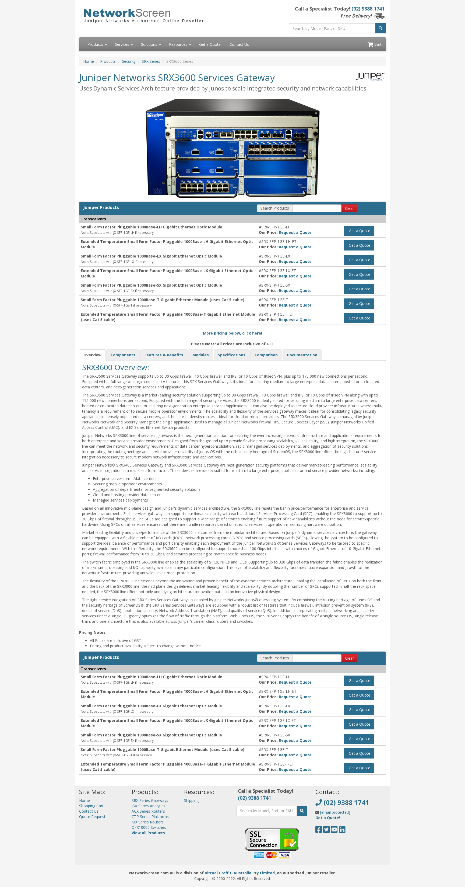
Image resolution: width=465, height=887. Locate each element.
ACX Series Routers (148, 811)
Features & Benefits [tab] (164, 354)
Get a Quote (359, 230)
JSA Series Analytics (148, 805)
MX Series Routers (148, 822)
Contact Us (239, 44)
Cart (377, 44)
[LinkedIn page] (342, 830)
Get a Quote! (210, 44)
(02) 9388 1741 (368, 8)
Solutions (149, 44)
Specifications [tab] (231, 354)
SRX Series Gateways (150, 800)
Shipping (191, 800)
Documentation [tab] (302, 354)
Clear (349, 208)
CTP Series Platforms (150, 816)
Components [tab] (123, 354)
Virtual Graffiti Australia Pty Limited (240, 872)
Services (122, 44)
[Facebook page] (318, 830)
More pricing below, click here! (232, 333)
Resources (178, 44)
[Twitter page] (326, 830)
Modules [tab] (200, 354)
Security (129, 61)
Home (88, 61)
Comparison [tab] (266, 354)
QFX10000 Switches (149, 827)
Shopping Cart (91, 805)
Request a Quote (295, 232)
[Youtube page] (334, 830)
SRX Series (151, 61)
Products (95, 44)
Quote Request (92, 816)
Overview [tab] (92, 354)
